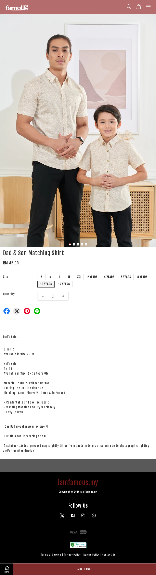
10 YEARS (46, 284)
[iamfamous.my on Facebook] (73, 517)
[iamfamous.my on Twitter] (62, 517)
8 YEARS (142, 277)
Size (6, 276)
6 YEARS (126, 277)
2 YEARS (92, 277)
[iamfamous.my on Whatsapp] (94, 517)
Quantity (9, 294)
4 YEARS (109, 277)
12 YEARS (64, 284)
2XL (79, 277)
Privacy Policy (72, 554)
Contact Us (109, 554)
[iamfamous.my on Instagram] (83, 517)
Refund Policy (91, 554)
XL (69, 277)
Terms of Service (51, 554)
